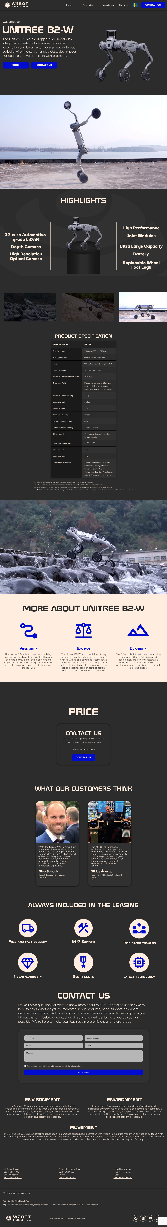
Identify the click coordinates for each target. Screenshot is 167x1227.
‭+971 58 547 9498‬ (123, 1177)
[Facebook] (136, 1218)
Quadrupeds (11, 21)
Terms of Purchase (76, 1218)
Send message (83, 1072)
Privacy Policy (56, 1218)
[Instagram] (157, 1218)
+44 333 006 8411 (13, 1177)
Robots (69, 5)
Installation (108, 5)
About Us (123, 5)
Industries (88, 5)
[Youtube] (150, 1218)
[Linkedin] (143, 1218)
